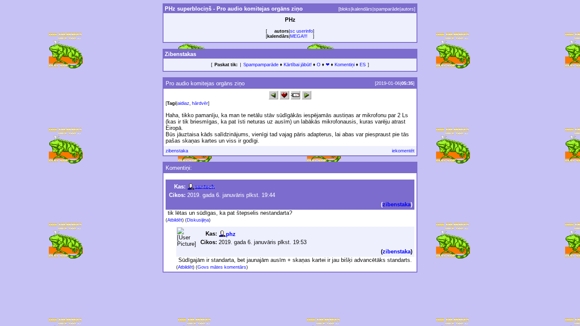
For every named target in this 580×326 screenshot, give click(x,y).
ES (363, 64)
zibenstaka (177, 150)
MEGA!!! (298, 36)
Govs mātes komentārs (221, 267)
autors (407, 8)
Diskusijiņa (198, 219)
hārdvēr (200, 103)
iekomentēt (403, 150)
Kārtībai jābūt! (298, 64)
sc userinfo (301, 31)
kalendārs (362, 8)
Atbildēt (174, 219)
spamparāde (387, 8)
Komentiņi (345, 64)
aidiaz (183, 103)
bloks (345, 8)
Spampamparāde (261, 64)
